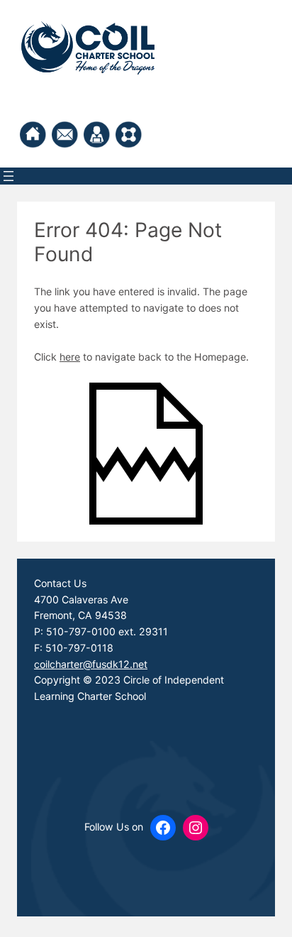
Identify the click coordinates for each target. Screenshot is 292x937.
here (70, 357)
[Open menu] (8, 176)
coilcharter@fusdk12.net (90, 664)
